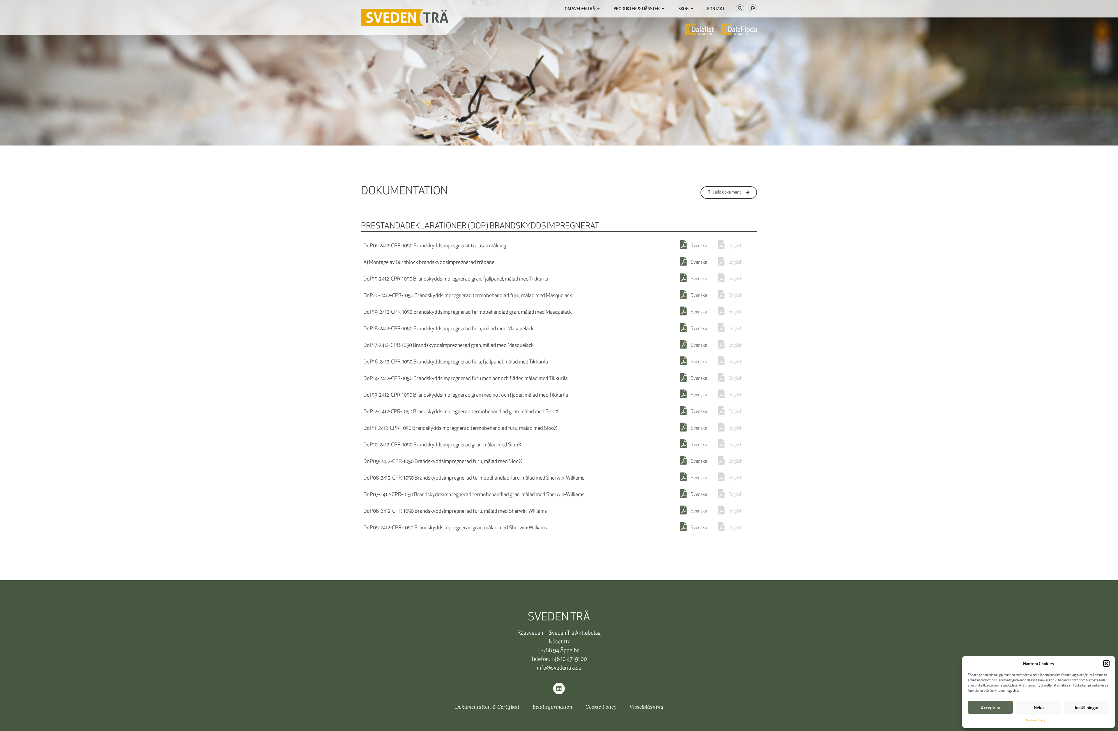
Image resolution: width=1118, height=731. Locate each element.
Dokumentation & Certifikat (487, 706)
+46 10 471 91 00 (569, 659)
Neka (1038, 707)
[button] (1106, 663)
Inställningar (1086, 707)
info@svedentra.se (559, 668)
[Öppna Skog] (692, 9)
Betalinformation (552, 706)
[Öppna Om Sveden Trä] (598, 9)
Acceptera (990, 707)
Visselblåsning (646, 706)
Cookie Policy (1036, 720)
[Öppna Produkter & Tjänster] (663, 9)
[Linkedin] (559, 688)
